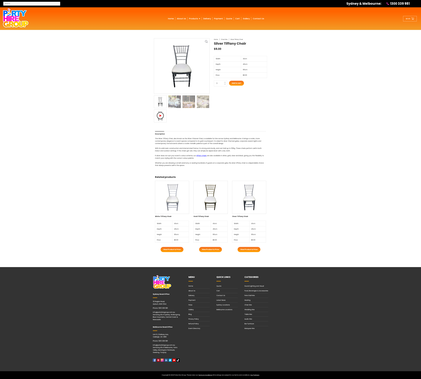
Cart (218, 291)
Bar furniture (249, 324)
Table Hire (248, 314)
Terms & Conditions (205, 375)
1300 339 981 (399, 3)
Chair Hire (248, 305)
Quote (218, 286)
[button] (194, 21)
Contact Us (220, 295)
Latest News (221, 300)
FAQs (190, 305)
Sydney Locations (223, 305)
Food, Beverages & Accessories (256, 291)
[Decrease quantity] (225, 84)
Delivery (191, 295)
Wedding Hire (249, 309)
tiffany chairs (201, 156)
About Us (191, 291)
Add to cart (236, 83)
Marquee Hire (249, 328)
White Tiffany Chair (163, 216)
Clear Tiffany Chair (240, 216)
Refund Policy (193, 324)
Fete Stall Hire (249, 295)
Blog (190, 314)
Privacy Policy (193, 319)
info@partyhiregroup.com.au (164, 312)
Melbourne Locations (224, 309)
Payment (191, 300)
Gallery (191, 309)
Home (190, 286)
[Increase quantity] (225, 82)
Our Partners (254, 375)
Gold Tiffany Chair (201, 216)
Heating (247, 300)
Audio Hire (248, 319)
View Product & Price (172, 249)
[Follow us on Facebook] (155, 361)
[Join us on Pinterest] (159, 361)
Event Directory (194, 328)
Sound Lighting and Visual (254, 286)
